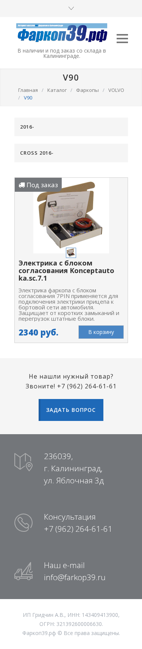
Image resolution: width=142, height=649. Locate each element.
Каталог (57, 90)
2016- (27, 126)
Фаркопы (87, 90)
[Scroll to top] (128, 635)
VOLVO (116, 90)
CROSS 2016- (37, 152)
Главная (28, 90)
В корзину (101, 331)
